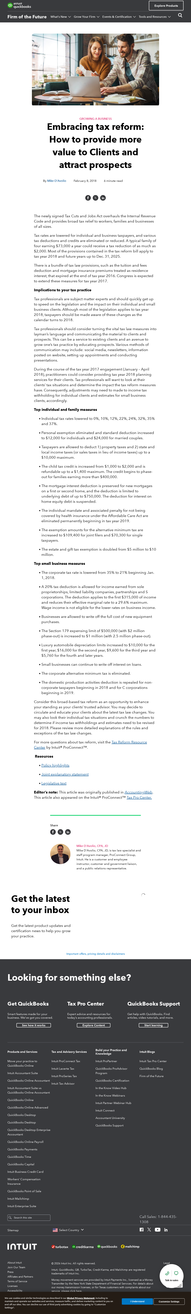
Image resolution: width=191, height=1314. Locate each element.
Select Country (69, 1230)
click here (76, 1291)
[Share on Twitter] (95, 198)
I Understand (137, 1301)
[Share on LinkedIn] (103, 198)
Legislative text (53, 783)
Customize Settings (169, 1301)
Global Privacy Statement (80, 1298)
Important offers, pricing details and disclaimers (95, 953)
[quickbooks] (19, 5)
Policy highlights (55, 765)
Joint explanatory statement (65, 774)
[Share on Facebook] (88, 198)
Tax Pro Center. (139, 797)
